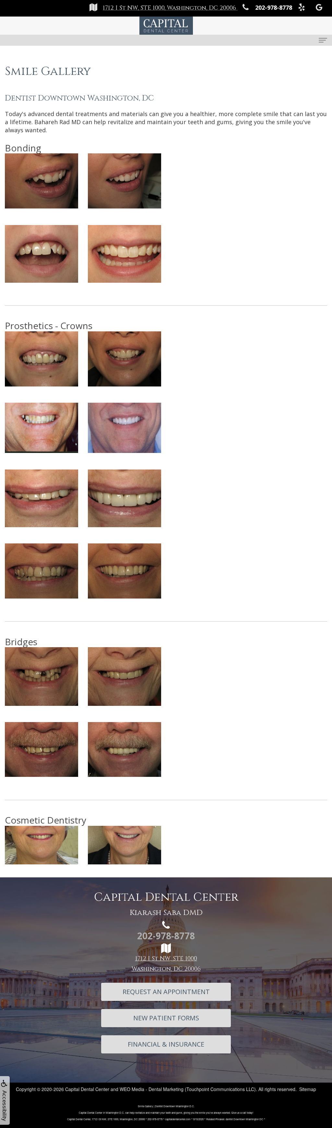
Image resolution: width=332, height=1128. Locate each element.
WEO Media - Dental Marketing (152, 1089)
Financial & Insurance (166, 1044)
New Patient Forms (166, 1018)
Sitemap (307, 1089)
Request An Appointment (166, 991)
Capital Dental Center (87, 1089)
